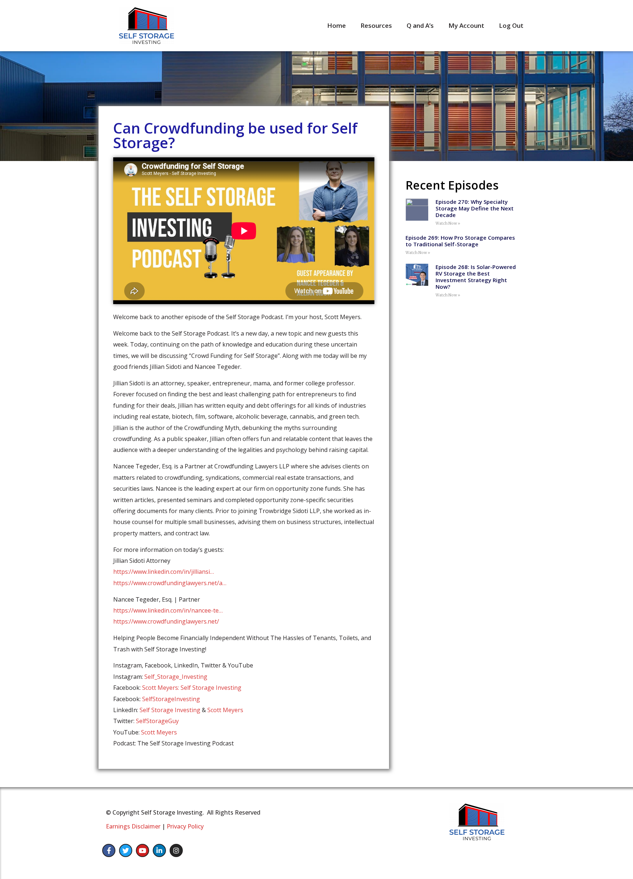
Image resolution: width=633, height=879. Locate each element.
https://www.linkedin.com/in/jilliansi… (163, 572)
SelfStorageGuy (157, 721)
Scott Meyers (225, 710)
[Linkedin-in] (159, 850)
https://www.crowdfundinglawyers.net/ (166, 621)
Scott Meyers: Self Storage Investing (191, 688)
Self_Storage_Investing (175, 677)
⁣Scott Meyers (159, 732)
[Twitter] (125, 850)
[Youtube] (142, 850)
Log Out (511, 25)
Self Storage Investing (170, 710)
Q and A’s (420, 25)
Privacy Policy (185, 826)
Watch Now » (448, 223)
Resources (376, 25)
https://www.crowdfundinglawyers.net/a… (169, 583)
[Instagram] (176, 850)
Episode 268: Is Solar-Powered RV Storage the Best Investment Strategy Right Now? (476, 276)
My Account (466, 25)
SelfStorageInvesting (171, 699)
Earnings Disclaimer (133, 826)
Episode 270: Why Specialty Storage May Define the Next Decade (475, 208)
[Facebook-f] (108, 850)
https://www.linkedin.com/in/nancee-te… (168, 610)
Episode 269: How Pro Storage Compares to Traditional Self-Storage (460, 241)
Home (336, 25)
